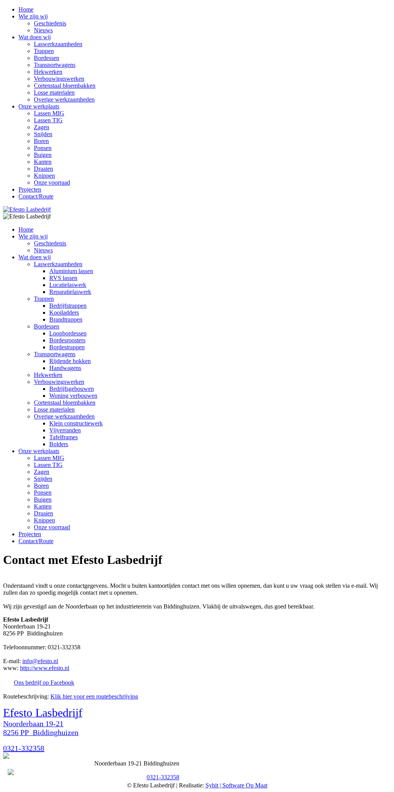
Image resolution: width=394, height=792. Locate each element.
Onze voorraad (52, 182)
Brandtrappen (65, 319)
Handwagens (65, 368)
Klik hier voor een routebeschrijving (94, 696)
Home (25, 9)
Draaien (43, 168)
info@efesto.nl (40, 661)
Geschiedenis (50, 23)
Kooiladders (64, 312)
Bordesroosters (67, 340)
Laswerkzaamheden (58, 44)
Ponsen (43, 148)
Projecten (29, 189)
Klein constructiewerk (76, 423)
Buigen (43, 155)
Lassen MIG (49, 113)
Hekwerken (48, 71)
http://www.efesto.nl (44, 668)
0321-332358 (23, 748)
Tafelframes (63, 437)
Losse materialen (54, 92)
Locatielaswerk (67, 285)
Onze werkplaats (38, 106)
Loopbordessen (68, 333)
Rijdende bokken (70, 361)
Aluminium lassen (71, 271)
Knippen (44, 175)
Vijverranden (65, 430)
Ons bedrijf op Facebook (44, 682)
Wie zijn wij (33, 16)
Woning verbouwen (73, 395)
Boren (41, 141)
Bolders (58, 444)
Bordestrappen (67, 347)
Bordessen (46, 58)
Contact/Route (35, 196)
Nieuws (43, 30)
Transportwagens (54, 65)
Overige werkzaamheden (64, 99)
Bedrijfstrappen (68, 305)
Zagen (41, 127)
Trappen (44, 51)
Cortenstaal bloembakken (64, 85)
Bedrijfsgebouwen (71, 388)
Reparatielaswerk (70, 291)
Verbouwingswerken (59, 78)
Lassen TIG (48, 120)
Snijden (43, 134)
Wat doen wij (34, 37)
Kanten (43, 161)
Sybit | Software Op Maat (236, 785)
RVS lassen (63, 278)
